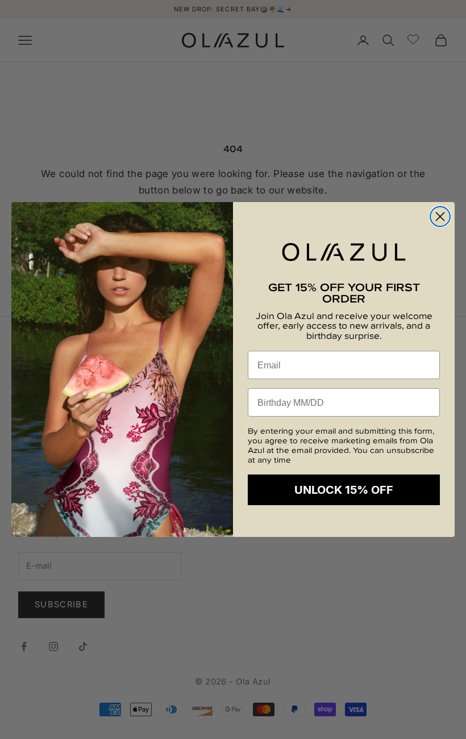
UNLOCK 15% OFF (343, 490)
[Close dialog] (440, 216)
